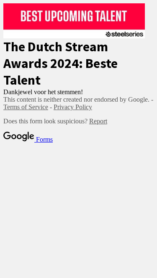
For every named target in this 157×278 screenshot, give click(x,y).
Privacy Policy (73, 106)
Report (98, 121)
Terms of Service (25, 106)
